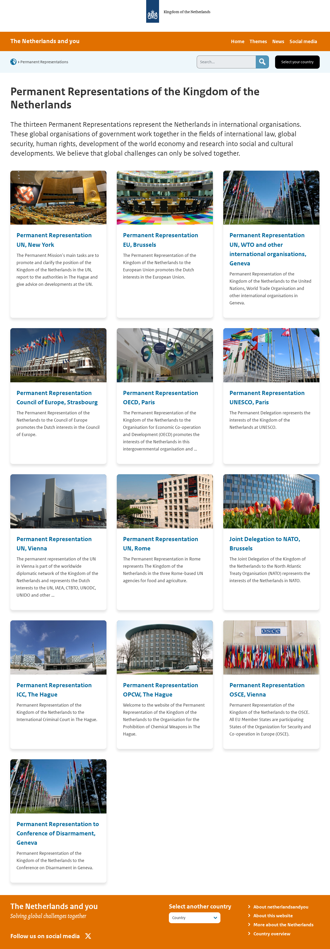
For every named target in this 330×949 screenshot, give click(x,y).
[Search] (262, 62)
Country (178, 917)
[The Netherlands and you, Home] (15, 61)
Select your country (297, 61)
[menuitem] (237, 41)
